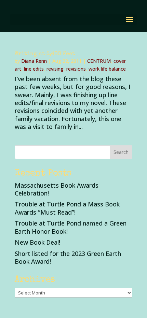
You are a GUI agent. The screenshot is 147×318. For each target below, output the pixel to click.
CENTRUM (99, 61)
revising (55, 69)
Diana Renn (34, 61)
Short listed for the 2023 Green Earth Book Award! (68, 257)
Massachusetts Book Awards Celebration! (56, 189)
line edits (34, 69)
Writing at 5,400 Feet (45, 54)
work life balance (107, 69)
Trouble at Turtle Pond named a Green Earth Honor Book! (70, 227)
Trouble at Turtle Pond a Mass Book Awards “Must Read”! (67, 208)
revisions (76, 69)
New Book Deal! (37, 242)
